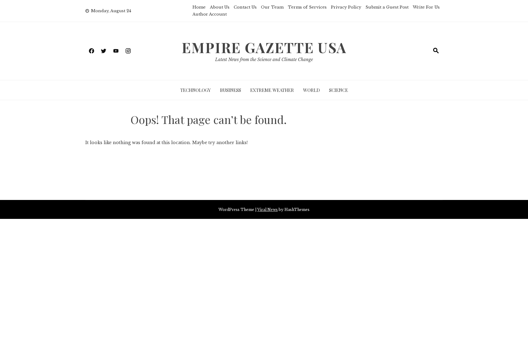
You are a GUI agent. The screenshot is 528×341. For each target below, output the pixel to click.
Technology (195, 90)
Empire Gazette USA (264, 47)
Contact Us (245, 7)
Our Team (272, 7)
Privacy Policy (346, 7)
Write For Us (426, 7)
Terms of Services (307, 7)
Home (199, 7)
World (311, 90)
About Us (219, 7)
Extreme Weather (272, 90)
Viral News (267, 209)
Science (338, 90)
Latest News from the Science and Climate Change (264, 59)
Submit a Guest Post (387, 7)
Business (230, 90)
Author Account (210, 14)
